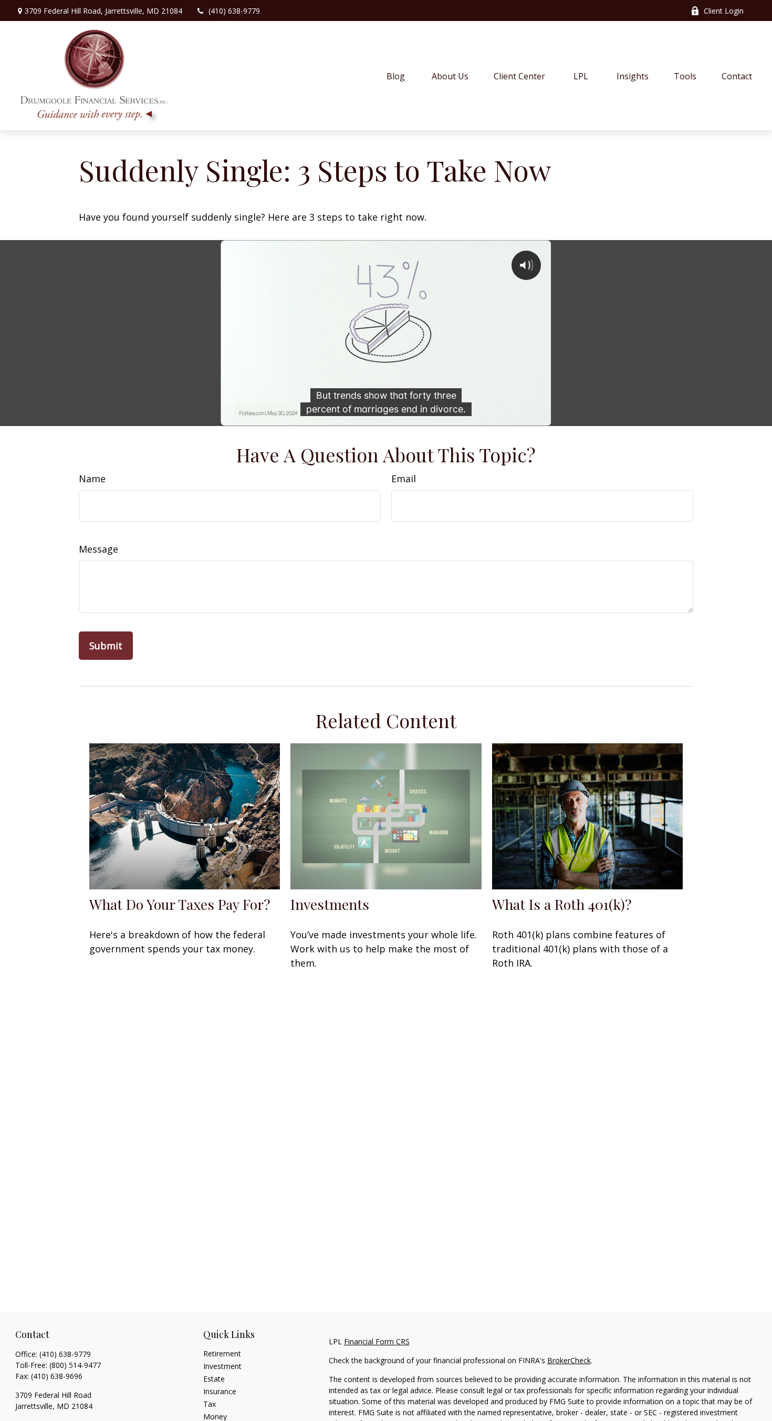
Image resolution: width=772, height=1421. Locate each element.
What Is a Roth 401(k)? (562, 904)
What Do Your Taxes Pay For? (179, 904)
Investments (329, 904)
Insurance (219, 1391)
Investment (222, 1366)
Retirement (222, 1353)
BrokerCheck (569, 1360)
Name (92, 478)
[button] (396, 76)
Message (98, 549)
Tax (209, 1404)
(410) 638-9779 (234, 11)
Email (403, 478)
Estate (214, 1379)
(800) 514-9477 (75, 1365)
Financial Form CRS (377, 1341)
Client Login (724, 11)
